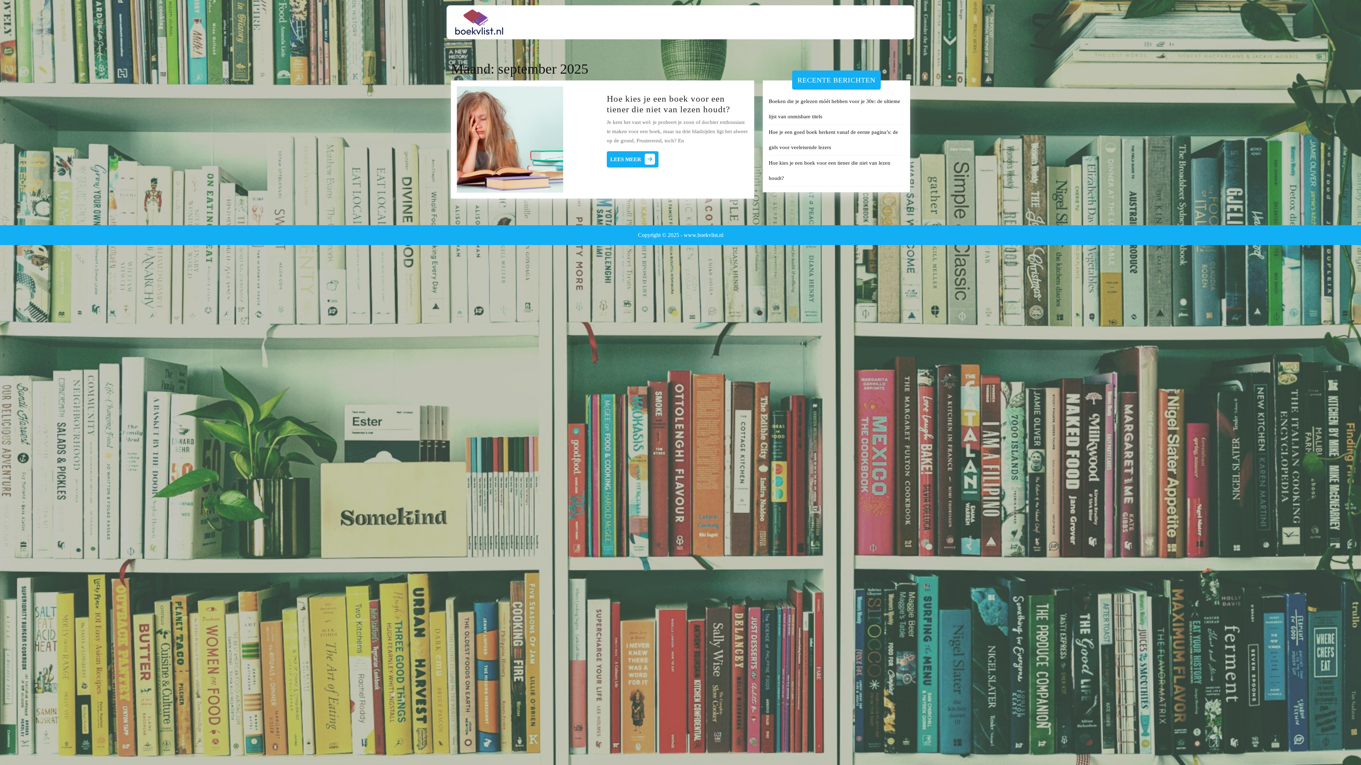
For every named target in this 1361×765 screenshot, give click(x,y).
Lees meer (634, 161)
